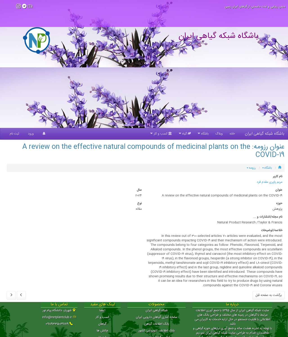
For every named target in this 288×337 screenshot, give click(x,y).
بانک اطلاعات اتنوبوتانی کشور (156, 330)
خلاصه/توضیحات (271, 230)
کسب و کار (102, 317)
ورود (31, 134)
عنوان (278, 190)
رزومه (252, 168)
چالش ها (102, 330)
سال (139, 190)
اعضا (102, 310)
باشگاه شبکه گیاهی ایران (264, 133)
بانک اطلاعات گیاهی (156, 324)
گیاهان (102, 324)
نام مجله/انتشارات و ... (267, 217)
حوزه (279, 203)
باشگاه (268, 168)
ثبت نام (14, 134)
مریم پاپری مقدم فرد (269, 182)
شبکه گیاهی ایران (157, 310)
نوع (139, 203)
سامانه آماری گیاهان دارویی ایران (156, 317)
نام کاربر (277, 176)
